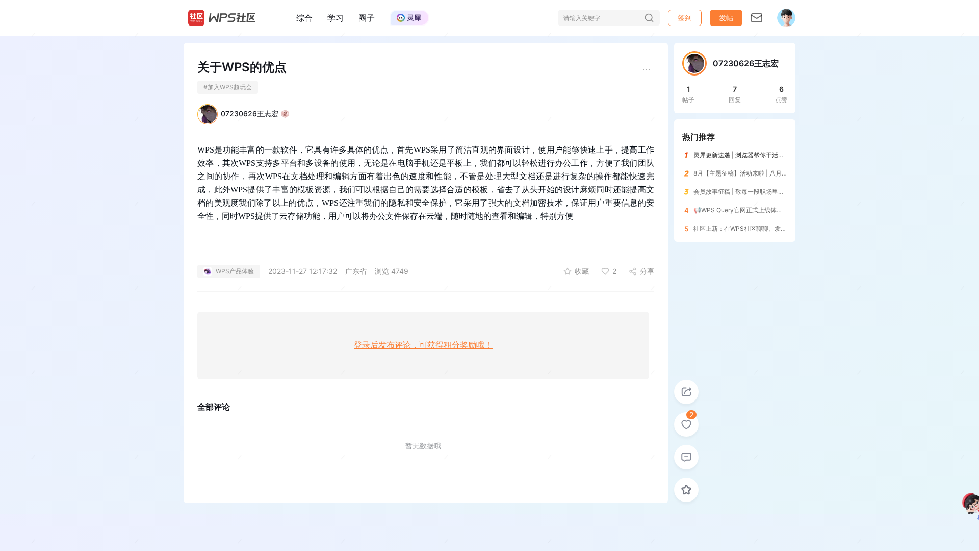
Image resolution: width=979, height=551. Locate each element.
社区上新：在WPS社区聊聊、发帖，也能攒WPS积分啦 (768, 228)
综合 (304, 18)
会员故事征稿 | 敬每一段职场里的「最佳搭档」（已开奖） (772, 191)
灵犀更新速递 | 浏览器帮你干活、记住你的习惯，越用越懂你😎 (779, 155)
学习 (335, 18)
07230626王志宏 (249, 113)
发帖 (726, 17)
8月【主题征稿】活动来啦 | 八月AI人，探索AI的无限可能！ (773, 173)
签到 (685, 17)
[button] (726, 18)
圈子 (366, 18)
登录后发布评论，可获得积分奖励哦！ (423, 345)
